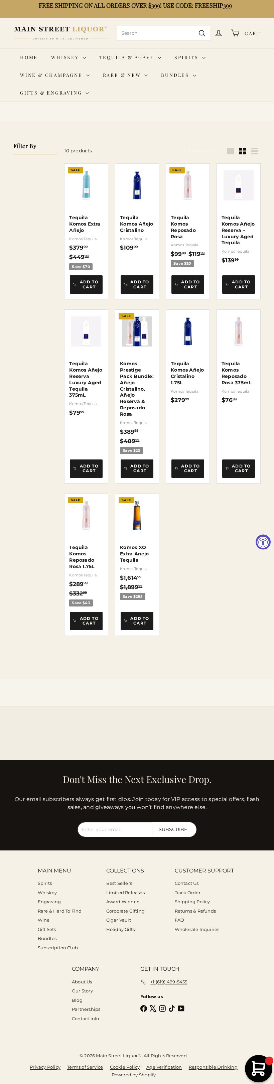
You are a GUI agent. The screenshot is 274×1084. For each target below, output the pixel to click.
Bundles (176, 75)
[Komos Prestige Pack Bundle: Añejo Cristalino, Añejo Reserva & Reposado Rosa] (137, 382)
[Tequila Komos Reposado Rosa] (188, 215)
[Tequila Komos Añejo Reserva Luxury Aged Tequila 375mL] (86, 363)
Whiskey (66, 57)
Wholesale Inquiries (197, 929)
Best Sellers (119, 883)
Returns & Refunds (195, 911)
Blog (77, 1000)
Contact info (85, 1018)
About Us (82, 981)
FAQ (179, 920)
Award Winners (123, 901)
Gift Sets (47, 929)
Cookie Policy (125, 1067)
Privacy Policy (45, 1067)
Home (29, 57)
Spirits (187, 57)
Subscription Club (58, 947)
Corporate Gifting (125, 911)
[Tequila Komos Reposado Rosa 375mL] (238, 356)
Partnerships (86, 1009)
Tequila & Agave (127, 57)
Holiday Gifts (120, 929)
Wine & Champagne (52, 75)
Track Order (187, 892)
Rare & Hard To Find (60, 911)
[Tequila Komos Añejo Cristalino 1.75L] (188, 356)
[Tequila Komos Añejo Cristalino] (137, 207)
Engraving (49, 901)
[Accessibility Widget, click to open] (263, 542)
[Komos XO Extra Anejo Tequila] (137, 547)
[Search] (202, 33)
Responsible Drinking (213, 1067)
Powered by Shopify (134, 1074)
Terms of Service (85, 1067)
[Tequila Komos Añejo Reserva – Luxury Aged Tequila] (238, 214)
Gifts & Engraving (52, 93)
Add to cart (89, 284)
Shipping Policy (192, 901)
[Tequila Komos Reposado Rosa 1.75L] (86, 550)
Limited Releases (125, 892)
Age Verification (164, 1067)
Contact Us (187, 883)
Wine (44, 920)
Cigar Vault (118, 920)
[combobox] (163, 33)
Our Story (82, 990)
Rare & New (123, 75)
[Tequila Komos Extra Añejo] (86, 217)
